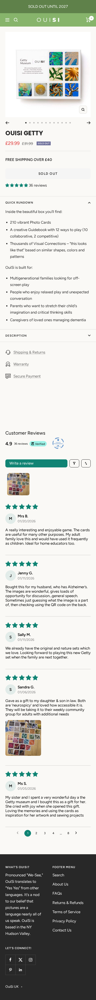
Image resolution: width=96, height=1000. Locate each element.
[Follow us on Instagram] (30, 960)
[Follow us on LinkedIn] (20, 970)
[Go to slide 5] (42, 122)
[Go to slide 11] (66, 122)
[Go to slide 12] (70, 122)
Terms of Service (66, 912)
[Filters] (74, 463)
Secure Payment (27, 376)
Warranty (21, 364)
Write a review (21, 463)
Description (16, 335)
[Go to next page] (77, 833)
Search (58, 875)
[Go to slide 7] (50, 122)
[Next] (89, 122)
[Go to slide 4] (38, 122)
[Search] (16, 20)
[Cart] (88, 20)
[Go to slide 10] (62, 122)
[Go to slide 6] (46, 122)
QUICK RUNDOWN (19, 202)
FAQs (57, 893)
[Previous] (7, 122)
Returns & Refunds (67, 902)
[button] (17, 185)
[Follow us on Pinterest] (10, 970)
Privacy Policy (64, 921)
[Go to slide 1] (26, 122)
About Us (60, 884)
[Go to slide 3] (34, 122)
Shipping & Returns (29, 352)
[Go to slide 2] (30, 122)
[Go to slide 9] (58, 122)
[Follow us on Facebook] (10, 960)
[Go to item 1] (18, 484)
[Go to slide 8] (54, 122)
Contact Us (61, 930)
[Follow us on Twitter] (20, 960)
